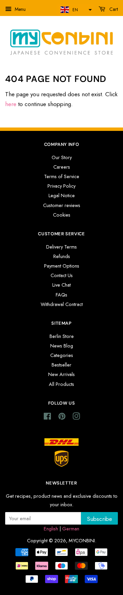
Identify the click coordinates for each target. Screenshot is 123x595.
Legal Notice (62, 195)
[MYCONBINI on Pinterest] (62, 417)
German (70, 528)
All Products (61, 384)
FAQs (61, 294)
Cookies (61, 214)
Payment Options (61, 265)
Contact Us (62, 275)
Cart (113, 9)
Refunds (61, 256)
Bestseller (61, 364)
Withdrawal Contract (62, 304)
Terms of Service (61, 176)
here (10, 104)
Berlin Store (62, 336)
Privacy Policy (61, 186)
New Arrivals (61, 374)
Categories (61, 355)
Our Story (62, 157)
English (51, 528)
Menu (19, 9)
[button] (75, 9)
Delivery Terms (61, 246)
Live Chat (61, 285)
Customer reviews (61, 205)
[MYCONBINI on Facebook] (47, 417)
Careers (61, 167)
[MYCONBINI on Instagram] (76, 417)
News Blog (61, 345)
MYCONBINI (82, 540)
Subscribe (99, 519)
